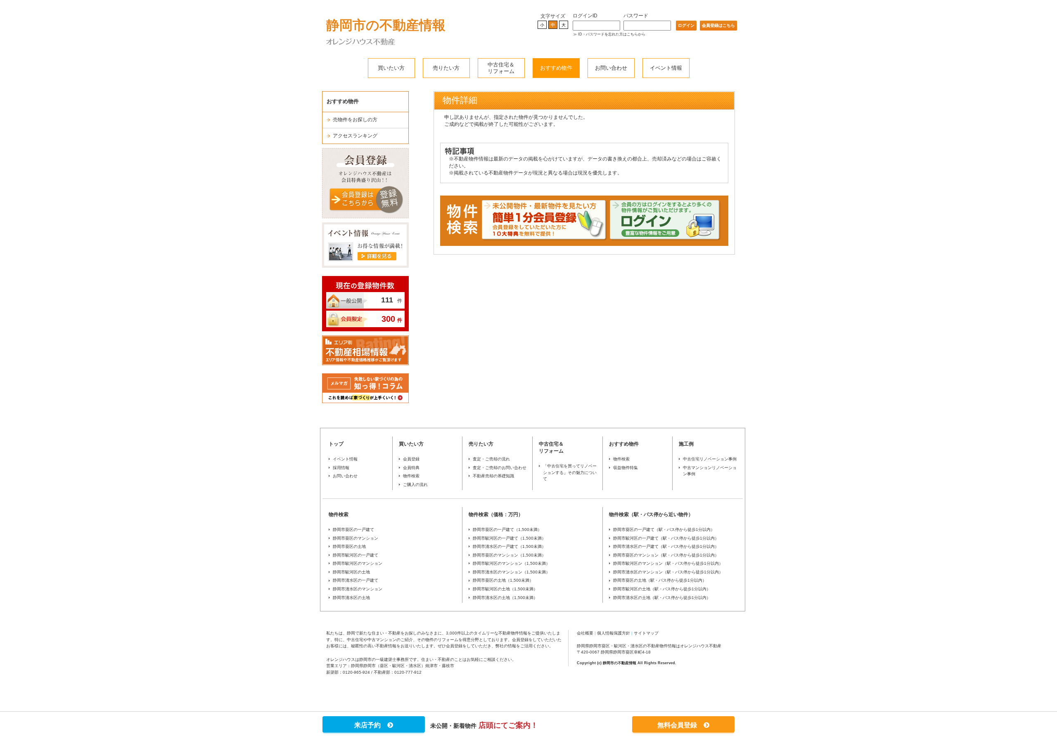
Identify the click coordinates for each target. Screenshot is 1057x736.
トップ (336, 443)
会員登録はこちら (718, 25)
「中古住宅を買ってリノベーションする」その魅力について (570, 472)
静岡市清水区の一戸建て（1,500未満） (509, 546)
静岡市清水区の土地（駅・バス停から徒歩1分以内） (662, 597)
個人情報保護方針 (613, 633)
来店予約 (370, 725)
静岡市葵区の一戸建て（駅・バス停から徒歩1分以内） (664, 529)
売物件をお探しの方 (355, 119)
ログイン (686, 25)
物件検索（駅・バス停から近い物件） (651, 514)
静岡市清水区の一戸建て (355, 580)
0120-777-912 (408, 672)
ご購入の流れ (415, 484)
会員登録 (411, 459)
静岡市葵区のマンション (355, 538)
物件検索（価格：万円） (496, 514)
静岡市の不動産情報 (386, 25)
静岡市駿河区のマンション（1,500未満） (511, 563)
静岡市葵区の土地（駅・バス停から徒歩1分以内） (659, 580)
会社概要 (585, 633)
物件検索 (411, 476)
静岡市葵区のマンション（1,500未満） (509, 555)
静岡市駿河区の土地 (351, 572)
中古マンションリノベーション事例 (710, 471)
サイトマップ (646, 633)
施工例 (686, 443)
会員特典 (411, 467)
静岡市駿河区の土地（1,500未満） (505, 589)
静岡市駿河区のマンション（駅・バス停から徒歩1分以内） (668, 563)
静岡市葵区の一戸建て (353, 529)
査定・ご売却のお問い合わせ (499, 467)
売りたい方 (446, 68)
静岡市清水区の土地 (351, 597)
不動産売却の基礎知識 (493, 476)
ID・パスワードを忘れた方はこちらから (611, 34)
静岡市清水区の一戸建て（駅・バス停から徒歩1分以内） (666, 546)
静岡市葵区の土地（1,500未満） (503, 580)
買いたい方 (391, 68)
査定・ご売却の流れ (491, 459)
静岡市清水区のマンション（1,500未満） (511, 572)
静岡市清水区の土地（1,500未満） (505, 597)
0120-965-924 (356, 672)
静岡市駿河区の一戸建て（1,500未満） (509, 538)
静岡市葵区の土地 (349, 546)
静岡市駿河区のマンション (357, 563)
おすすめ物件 (556, 68)
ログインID (585, 15)
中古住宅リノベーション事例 (710, 459)
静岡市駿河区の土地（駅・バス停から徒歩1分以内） (662, 589)
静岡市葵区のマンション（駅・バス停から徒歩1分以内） (666, 555)
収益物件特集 (625, 467)
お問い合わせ (611, 68)
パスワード (635, 15)
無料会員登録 (680, 725)
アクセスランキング (355, 135)
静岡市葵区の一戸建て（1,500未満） (507, 529)
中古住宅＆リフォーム (501, 67)
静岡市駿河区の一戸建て (355, 555)
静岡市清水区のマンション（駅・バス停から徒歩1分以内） (668, 572)
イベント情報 (666, 68)
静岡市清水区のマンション (357, 589)
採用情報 (341, 467)
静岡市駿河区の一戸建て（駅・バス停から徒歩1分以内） (666, 538)
